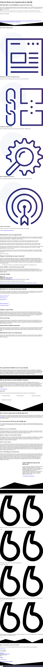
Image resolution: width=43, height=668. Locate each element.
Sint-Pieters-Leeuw (30, 282)
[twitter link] (1, 657)
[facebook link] (2, 657)
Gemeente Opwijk (8, 278)
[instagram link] (0, 657)
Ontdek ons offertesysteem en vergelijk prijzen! (13, 21)
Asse (16, 279)
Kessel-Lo (8, 282)
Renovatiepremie (6, 653)
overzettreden (2, 417)
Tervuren (35, 282)
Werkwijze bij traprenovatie (35, 20)
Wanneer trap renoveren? (15, 20)
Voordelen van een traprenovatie (5, 20)
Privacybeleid (2, 661)
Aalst (14, 279)
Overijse (17, 282)
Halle (15, 282)
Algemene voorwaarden (9, 661)
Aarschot (20, 282)
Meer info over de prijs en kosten (24, 20)
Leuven (5, 282)
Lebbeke (27, 279)
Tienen (12, 282)
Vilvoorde (1, 282)
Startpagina (2, 652)
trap (4, 321)
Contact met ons (2, 648)
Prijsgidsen (2, 653)
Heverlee (24, 282)
